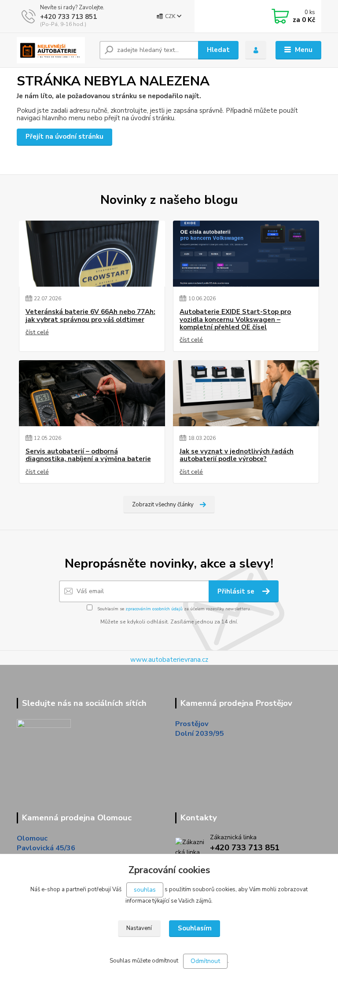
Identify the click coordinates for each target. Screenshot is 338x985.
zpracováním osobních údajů (154, 609)
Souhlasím (195, 928)
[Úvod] (55, 50)
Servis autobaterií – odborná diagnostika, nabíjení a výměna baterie (88, 455)
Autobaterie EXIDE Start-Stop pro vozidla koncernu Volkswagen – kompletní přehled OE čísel (235, 319)
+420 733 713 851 (68, 16)
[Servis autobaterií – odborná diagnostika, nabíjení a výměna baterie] (92, 393)
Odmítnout (205, 961)
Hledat (218, 49)
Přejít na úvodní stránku (64, 136)
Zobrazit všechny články (163, 505)
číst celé (37, 332)
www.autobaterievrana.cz (169, 659)
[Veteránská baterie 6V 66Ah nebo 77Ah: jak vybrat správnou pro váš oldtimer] (92, 254)
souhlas (145, 889)
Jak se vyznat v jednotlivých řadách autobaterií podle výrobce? (237, 455)
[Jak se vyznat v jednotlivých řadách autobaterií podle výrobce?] (246, 393)
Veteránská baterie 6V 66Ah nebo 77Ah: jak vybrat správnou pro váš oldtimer (90, 316)
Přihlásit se (236, 591)
